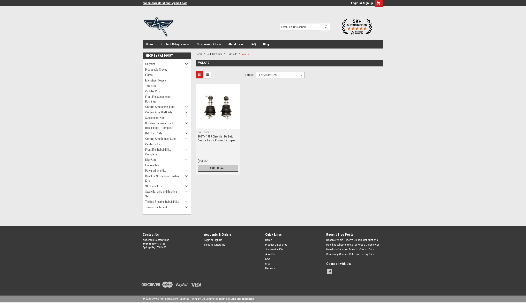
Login (354, 3)
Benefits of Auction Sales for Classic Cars (350, 249)
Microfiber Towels (156, 80)
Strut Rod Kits (153, 186)
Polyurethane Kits (155, 170)
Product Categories (174, 44)
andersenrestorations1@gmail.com (165, 3)
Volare (245, 54)
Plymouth (232, 54)
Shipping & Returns (214, 244)
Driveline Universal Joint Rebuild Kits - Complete (159, 125)
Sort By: (249, 74)
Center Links (152, 144)
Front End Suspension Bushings (158, 99)
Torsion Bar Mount (156, 207)
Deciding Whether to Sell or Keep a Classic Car (352, 244)
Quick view (218, 125)
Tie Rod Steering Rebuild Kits (162, 202)
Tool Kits (150, 86)
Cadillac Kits (152, 91)
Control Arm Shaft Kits (158, 112)
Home (149, 44)
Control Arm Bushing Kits (160, 107)
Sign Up (368, 3)
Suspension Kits (207, 44)
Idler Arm (150, 160)
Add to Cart (218, 168)
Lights (149, 75)
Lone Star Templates (242, 298)
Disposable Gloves (156, 69)
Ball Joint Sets (154, 133)
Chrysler (150, 64)
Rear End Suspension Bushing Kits (162, 178)
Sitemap (184, 298)
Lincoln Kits (152, 165)
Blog (266, 44)
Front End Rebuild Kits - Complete (159, 152)
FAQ (253, 44)
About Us (234, 44)
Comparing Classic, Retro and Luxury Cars (350, 254)
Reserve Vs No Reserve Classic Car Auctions (352, 240)
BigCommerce (210, 298)
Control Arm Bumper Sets (160, 139)
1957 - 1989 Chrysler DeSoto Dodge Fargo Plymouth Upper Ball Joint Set (216, 140)
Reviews (270, 268)
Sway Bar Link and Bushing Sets (161, 194)
